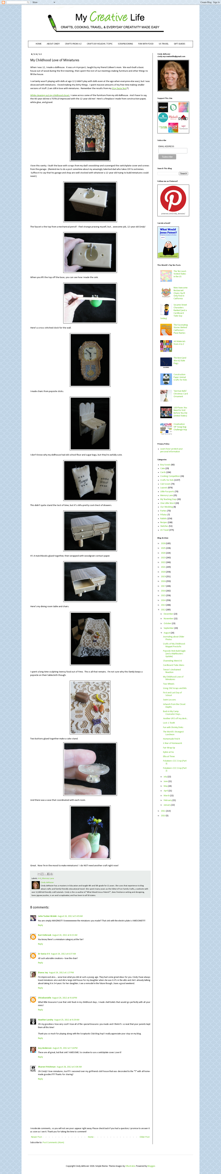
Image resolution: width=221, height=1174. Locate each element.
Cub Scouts (165, 484)
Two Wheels (168, 684)
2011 (163, 811)
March (167, 795)
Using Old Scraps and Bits (175, 688)
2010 (163, 816)
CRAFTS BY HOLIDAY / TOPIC (100, 44)
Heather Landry (45, 1020)
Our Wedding (166, 507)
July (165, 777)
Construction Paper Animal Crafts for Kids (180, 377)
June (166, 781)
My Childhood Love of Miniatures (173, 678)
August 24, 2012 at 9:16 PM (64, 998)
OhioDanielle (44, 998)
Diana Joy (43, 972)
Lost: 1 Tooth (169, 723)
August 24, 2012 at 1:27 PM (61, 972)
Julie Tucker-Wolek (47, 916)
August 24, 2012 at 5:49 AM (70, 916)
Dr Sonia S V (44, 954)
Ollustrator (130, 1166)
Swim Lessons (169, 700)
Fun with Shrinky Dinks (173, 727)
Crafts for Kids (167, 480)
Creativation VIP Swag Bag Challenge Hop (180, 427)
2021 (163, 567)
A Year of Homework (172, 743)
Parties (163, 511)
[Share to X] (45, 874)
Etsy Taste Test (119, 88)
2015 (163, 595)
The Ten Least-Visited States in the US (180, 274)
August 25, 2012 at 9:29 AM (66, 1020)
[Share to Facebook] (48, 874)
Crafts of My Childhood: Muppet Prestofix (174, 645)
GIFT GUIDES (179, 44)
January (167, 805)
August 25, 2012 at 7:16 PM (65, 1048)
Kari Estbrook (44, 935)
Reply (40, 925)
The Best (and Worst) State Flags (180, 361)
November (169, 618)
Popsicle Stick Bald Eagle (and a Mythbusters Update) (174, 654)
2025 (163, 548)
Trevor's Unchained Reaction (172, 671)
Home (91, 1137)
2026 (163, 543)
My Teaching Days (168, 499)
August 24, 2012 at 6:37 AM (63, 954)
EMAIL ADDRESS (166, 146)
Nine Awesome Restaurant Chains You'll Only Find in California (181, 293)
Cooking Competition (170, 476)
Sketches (164, 526)
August (167, 633)
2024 (163, 553)
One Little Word (167, 503)
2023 (163, 558)
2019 (163, 576)
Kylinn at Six (168, 752)
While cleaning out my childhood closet (49, 95)
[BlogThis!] (42, 874)
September (169, 628)
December (169, 614)
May (166, 786)
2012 (163, 610)
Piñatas (163, 515)
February (168, 800)
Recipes (163, 522)
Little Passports (167, 491)
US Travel (164, 530)
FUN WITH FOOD (146, 44)
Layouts (163, 488)
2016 (163, 591)
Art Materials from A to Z (179, 342)
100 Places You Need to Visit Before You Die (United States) (180, 412)
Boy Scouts (165, 465)
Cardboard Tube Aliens (173, 665)
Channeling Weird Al (172, 661)
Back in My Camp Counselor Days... (172, 712)
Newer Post (36, 1137)
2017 (163, 586)
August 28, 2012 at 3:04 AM (69, 1067)
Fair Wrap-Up (169, 748)
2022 (163, 562)
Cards (163, 472)
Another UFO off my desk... (175, 718)
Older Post (144, 1137)
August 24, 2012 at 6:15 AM (64, 935)
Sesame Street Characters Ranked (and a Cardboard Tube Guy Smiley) (173, 312)
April (166, 791)
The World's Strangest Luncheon (173, 733)
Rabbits (163, 518)
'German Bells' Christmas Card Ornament (181, 394)
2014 (163, 600)
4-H (39, 878)
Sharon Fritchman (47, 1067)
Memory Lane (48, 878)
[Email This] (39, 874)
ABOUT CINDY (53, 44)
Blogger (151, 1166)
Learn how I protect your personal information (171, 450)
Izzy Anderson (45, 1048)
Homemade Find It (171, 739)
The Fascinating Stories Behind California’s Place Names (181, 329)
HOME (38, 44)
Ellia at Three (169, 756)
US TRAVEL (164, 44)
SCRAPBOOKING (125, 44)
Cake (162, 468)
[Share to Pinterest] (51, 874)
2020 (163, 572)
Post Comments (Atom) (53, 1142)
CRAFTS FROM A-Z (73, 44)
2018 (163, 581)
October (168, 623)
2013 (163, 605)
